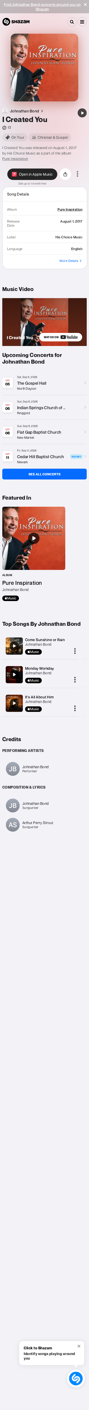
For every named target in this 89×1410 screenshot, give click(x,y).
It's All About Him (39, 697)
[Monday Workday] (14, 674)
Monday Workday (39, 668)
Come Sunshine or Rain (45, 639)
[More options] (77, 174)
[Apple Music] (10, 598)
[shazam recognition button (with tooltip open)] (76, 1378)
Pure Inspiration (15, 158)
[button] (85, 4)
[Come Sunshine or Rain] (14, 646)
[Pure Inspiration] (33, 554)
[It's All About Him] (14, 703)
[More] (75, 651)
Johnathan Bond (38, 644)
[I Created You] (82, 112)
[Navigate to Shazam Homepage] (16, 22)
